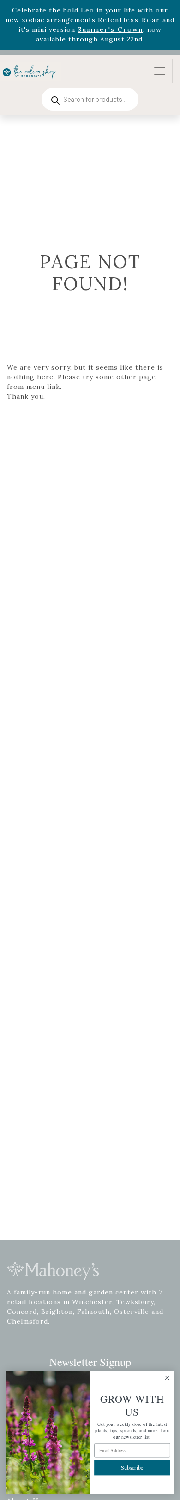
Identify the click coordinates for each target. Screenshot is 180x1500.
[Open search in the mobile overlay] (90, 99)
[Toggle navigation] (160, 71)
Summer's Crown (110, 29)
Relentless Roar (129, 20)
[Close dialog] (167, 1378)
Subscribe (132, 1467)
